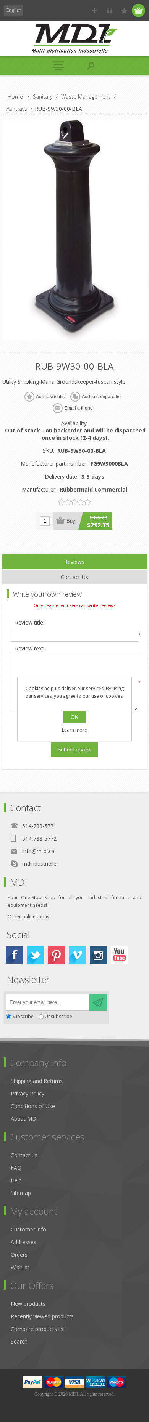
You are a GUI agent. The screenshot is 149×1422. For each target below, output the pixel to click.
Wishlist (20, 1267)
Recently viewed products (42, 1316)
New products (28, 1303)
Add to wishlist (51, 396)
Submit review (74, 749)
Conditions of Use (33, 1106)
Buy (70, 521)
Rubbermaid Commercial (93, 489)
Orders (19, 1254)
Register (94, 10)
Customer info (28, 1229)
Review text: (30, 648)
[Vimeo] (77, 955)
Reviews (74, 561)
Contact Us (74, 577)
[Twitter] (35, 955)
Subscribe (23, 1017)
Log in (109, 10)
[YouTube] (119, 955)
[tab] (74, 562)
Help (16, 1180)
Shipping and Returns (37, 1080)
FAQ (16, 1167)
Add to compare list (101, 396)
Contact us (24, 1155)
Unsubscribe (58, 1017)
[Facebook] (14, 955)
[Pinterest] (56, 955)
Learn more (74, 730)
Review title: (29, 623)
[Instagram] (98, 955)
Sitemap (21, 1192)
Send (98, 1002)
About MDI (24, 1118)
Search (19, 1341)
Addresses (23, 1242)
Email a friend (78, 408)
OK (74, 717)
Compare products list (38, 1328)
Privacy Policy (27, 1093)
